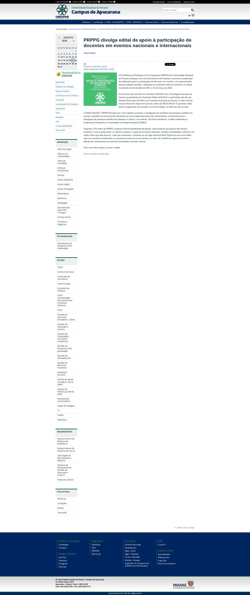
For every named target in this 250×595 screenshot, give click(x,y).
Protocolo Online (151, 22)
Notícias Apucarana (88, 29)
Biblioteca (86, 22)
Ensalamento (130, 548)
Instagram (63, 563)
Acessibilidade (159, 2)
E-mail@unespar (187, 22)
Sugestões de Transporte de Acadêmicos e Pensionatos (137, 564)
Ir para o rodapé (108, 2)
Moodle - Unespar (132, 560)
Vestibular (96, 544)
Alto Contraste (174, 2)
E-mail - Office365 (132, 557)
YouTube (193, 15)
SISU (94, 548)
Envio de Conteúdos (166, 563)
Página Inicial (74, 29)
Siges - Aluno (130, 551)
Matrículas (96, 554)
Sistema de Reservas (169, 22)
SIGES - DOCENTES (134, 22)
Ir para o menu (78, 2)
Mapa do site (163, 557)
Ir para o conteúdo (63, 2)
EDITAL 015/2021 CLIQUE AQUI (96, 154)
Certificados (98, 22)
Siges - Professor (132, 554)
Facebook (63, 560)
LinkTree (62, 557)
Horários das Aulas (133, 544)
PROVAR (95, 551)
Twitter (189, 15)
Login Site (162, 560)
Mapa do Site (189, 2)
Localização (63, 544)
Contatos (63, 548)
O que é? (162, 544)
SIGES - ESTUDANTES (115, 22)
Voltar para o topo (185, 527)
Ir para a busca (93, 2)
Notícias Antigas (104, 29)
